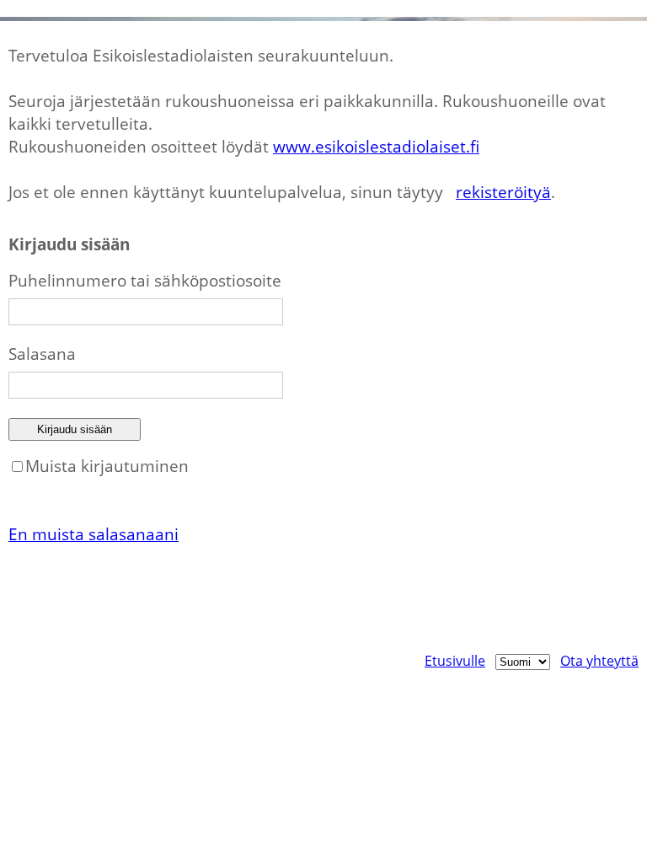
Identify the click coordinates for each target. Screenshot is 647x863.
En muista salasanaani (93, 534)
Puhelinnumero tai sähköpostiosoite (144, 280)
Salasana (42, 353)
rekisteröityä (503, 191)
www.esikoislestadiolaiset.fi (376, 146)
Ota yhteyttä (599, 660)
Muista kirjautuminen (107, 465)
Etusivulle (455, 660)
